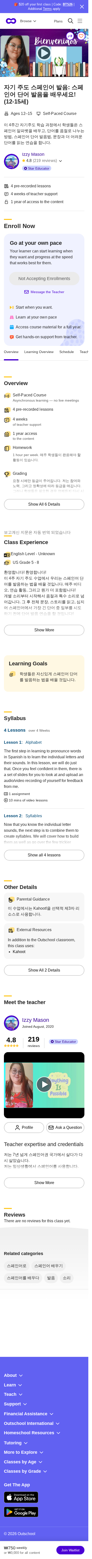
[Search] (70, 20)
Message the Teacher (47, 292)
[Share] (70, 36)
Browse (26, 21)
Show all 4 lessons (44, 855)
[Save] (81, 36)
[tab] (11, 352)
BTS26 (68, 4)
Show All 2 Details (44, 970)
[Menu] (79, 20)
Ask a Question (68, 1127)
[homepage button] (11, 21)
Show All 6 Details (44, 504)
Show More (44, 630)
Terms (47, 9)
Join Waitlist (70, 1550)
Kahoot (19, 952)
